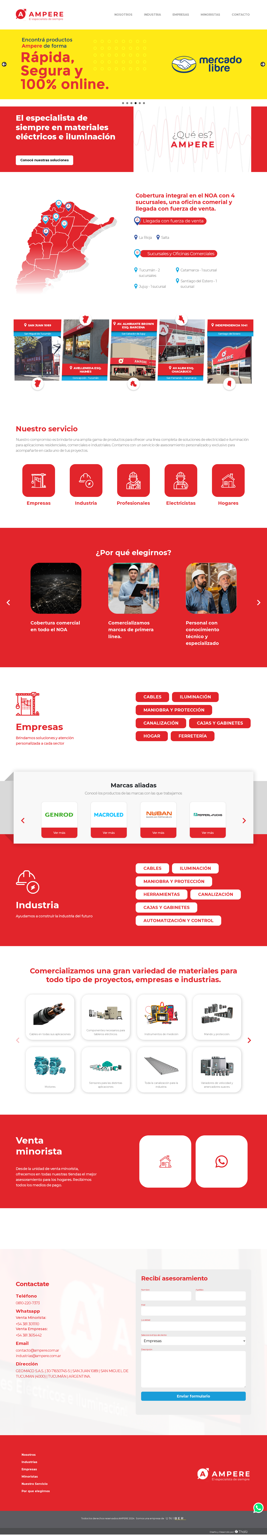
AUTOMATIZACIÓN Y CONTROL (178, 920)
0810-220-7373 (28, 1303)
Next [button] (262, 64)
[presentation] (8, 602)
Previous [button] (4, 64)
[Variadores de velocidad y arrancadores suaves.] (217, 1066)
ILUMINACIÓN (195, 696)
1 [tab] (123, 103)
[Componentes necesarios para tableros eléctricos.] (105, 1013)
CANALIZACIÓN (161, 723)
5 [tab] (140, 103)
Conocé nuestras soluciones (44, 160)
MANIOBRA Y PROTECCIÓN (174, 710)
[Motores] (50, 1066)
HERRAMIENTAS (161, 894)
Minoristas (210, 14)
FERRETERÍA (193, 736)
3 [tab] (131, 103)
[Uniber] (175, 1518)
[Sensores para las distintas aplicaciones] (105, 1066)
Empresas (181, 14)
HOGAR (151, 736)
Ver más (59, 833)
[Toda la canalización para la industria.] (161, 1066)
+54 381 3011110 (27, 1324)
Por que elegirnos (36, 1491)
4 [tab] (136, 103)
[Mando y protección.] (217, 1013)
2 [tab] (127, 103)
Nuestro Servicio (35, 1484)
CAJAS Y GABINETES (220, 723)
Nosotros (123, 14)
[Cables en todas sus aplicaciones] (50, 1013)
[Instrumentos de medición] (161, 1013)
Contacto (241, 14)
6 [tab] (144, 103)
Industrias (29, 1462)
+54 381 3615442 (29, 1335)
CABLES (152, 696)
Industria (152, 14)
